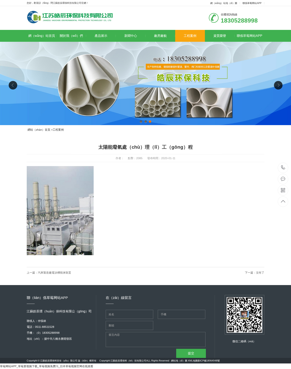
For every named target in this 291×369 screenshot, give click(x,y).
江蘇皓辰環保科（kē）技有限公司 (128, 360)
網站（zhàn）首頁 (39, 129)
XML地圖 (193, 360)
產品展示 (101, 35)
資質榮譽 (219, 35)
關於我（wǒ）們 (71, 35)
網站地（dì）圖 (179, 360)
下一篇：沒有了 (254, 272)
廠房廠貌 (160, 35)
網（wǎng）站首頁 (41, 35)
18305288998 (283, 168)
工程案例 (190, 35)
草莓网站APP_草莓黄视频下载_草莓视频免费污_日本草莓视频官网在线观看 (46, 366)
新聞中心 (130, 35)
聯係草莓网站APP (252, 3)
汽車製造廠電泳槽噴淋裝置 (54, 272)
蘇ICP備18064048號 (209, 360)
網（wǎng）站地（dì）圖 (223, 3)
